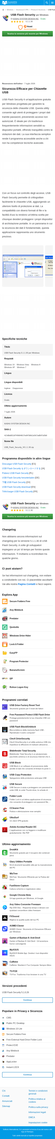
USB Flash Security (29, 14)
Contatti (5, 1096)
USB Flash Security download (16, 487)
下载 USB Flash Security (14, 482)
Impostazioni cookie (38, 1122)
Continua (27, 1000)
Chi (3, 1091)
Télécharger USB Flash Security (17, 491)
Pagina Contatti (27, 584)
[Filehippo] (9, 2)
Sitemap (6, 1106)
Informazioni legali (37, 1112)
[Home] (3, 10)
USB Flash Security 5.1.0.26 (15, 992)
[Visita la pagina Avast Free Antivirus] (27, 27)
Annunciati (7, 1101)
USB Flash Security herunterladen (18, 478)
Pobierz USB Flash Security (15, 473)
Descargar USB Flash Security (16, 464)
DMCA (32, 1117)
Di (25, 19)
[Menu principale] (52, 2)
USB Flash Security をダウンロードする (21, 468)
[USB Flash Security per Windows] (5, 18)
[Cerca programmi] (47, 2)
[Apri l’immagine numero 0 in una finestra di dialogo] (23, 266)
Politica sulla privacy (38, 1107)
